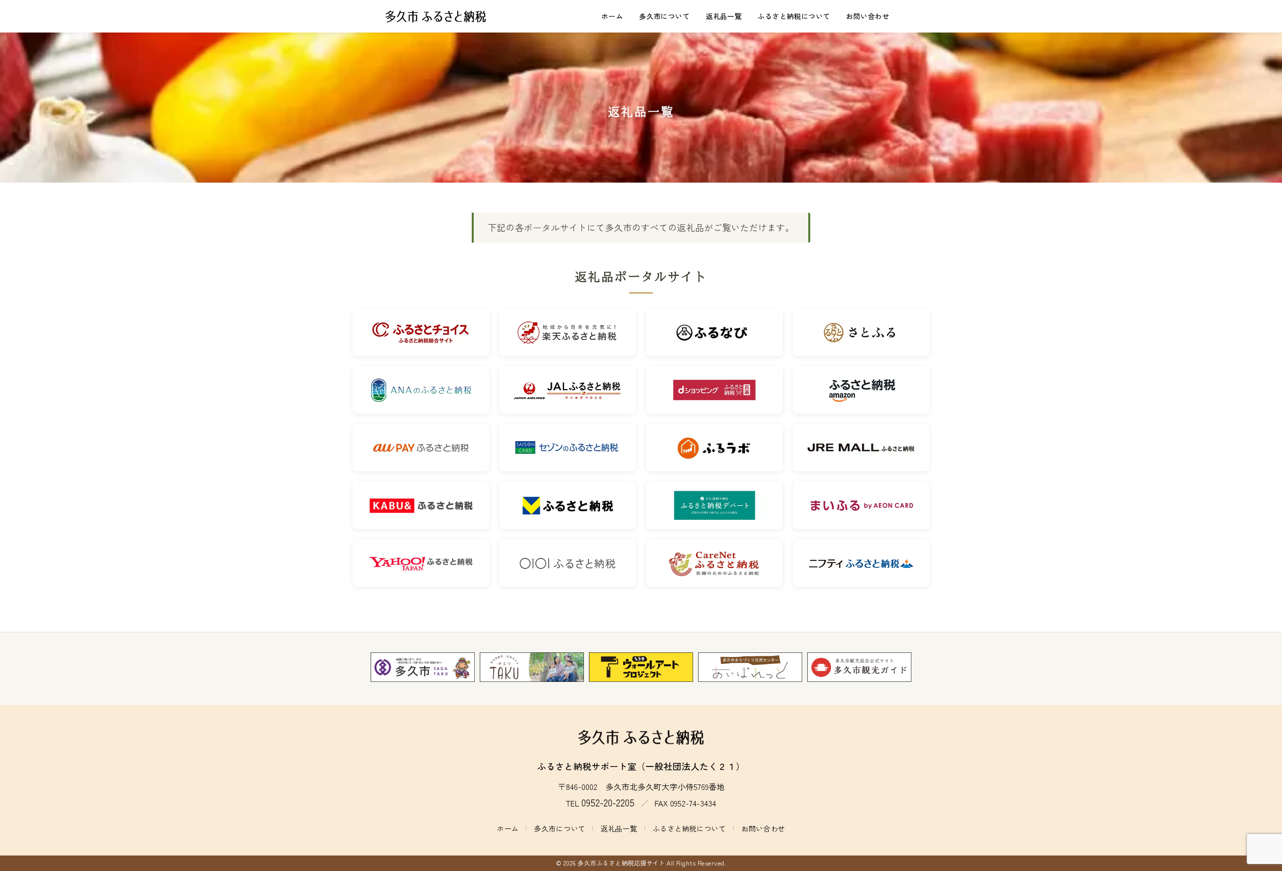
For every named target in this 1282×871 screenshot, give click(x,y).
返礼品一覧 (724, 16)
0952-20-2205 (607, 802)
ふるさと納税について (794, 16)
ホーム (612, 16)
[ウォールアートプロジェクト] (641, 667)
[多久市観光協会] (859, 667)
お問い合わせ (867, 16)
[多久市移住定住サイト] (532, 667)
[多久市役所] (423, 667)
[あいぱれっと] (750, 667)
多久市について (664, 16)
